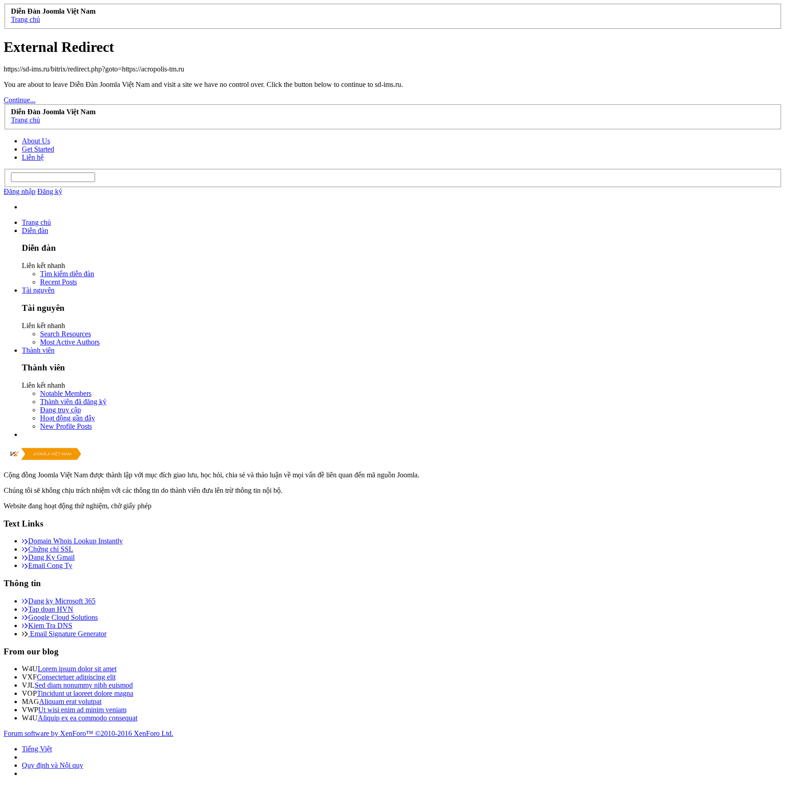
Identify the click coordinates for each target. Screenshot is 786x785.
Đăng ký (49, 191)
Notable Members (65, 393)
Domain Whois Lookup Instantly (75, 541)
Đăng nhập (19, 191)
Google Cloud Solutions (63, 617)
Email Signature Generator (67, 634)
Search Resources (65, 334)
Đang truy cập (60, 410)
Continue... (19, 100)
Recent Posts (58, 282)
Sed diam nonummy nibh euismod (84, 685)
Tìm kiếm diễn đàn (67, 274)
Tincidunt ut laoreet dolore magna (85, 693)
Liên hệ (33, 157)
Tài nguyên (38, 290)
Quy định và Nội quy (52, 765)
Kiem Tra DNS (50, 625)
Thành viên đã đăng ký (73, 401)
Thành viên (38, 350)
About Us (36, 141)
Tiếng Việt (37, 749)
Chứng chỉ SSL (50, 549)
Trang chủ (36, 222)
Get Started (38, 149)
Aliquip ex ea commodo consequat (87, 718)
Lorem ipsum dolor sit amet (77, 669)
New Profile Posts (66, 426)
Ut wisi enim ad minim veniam (82, 710)
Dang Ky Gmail (51, 557)
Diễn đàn (35, 230)
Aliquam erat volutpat (70, 701)
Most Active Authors (70, 342)
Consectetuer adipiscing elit (76, 677)
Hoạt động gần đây (67, 418)
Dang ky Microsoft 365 (62, 601)
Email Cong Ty (50, 565)
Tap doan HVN (50, 609)
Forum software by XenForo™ (88, 733)
